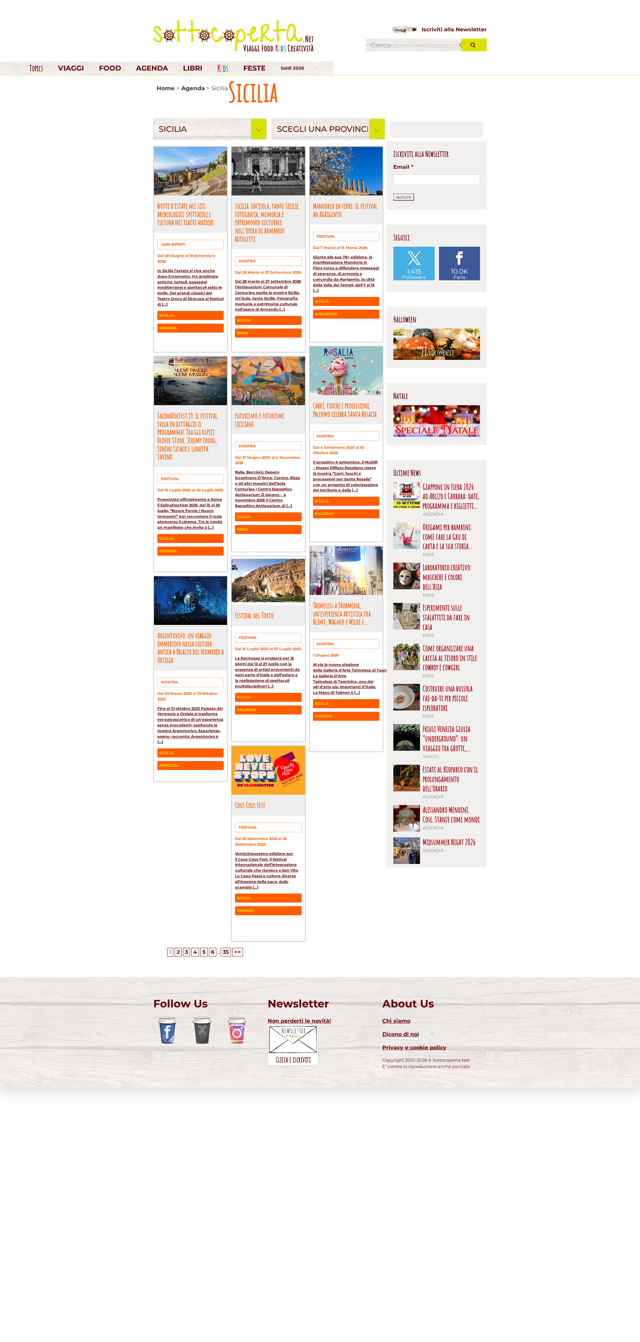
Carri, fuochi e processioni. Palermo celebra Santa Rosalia (345, 409)
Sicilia (166, 315)
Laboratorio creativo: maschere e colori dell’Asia (447, 577)
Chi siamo (396, 1021)
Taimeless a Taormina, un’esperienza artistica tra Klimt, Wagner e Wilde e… (342, 613)
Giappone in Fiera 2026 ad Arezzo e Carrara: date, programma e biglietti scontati (451, 496)
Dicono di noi (400, 1034)
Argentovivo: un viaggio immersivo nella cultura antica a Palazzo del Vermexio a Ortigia (190, 648)
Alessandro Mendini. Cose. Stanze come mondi (451, 814)
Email (403, 167)
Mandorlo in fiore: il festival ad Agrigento (345, 210)
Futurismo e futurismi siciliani (259, 419)
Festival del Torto (254, 615)
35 (226, 952)
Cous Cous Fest (250, 805)
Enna (242, 333)
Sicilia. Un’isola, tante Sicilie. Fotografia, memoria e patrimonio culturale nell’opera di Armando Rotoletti (267, 222)
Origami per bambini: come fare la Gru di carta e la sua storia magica (447, 536)
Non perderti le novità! (299, 1021)
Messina (168, 328)
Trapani (245, 910)
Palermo (324, 513)
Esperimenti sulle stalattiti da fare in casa (446, 617)
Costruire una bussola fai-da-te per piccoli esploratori (448, 698)
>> (237, 952)
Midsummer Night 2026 (449, 842)
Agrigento (326, 314)
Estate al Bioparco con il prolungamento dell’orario (450, 779)
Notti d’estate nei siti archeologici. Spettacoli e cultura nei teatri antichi (185, 214)
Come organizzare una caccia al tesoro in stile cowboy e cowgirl (450, 658)
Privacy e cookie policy (414, 1047)
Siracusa (169, 765)
